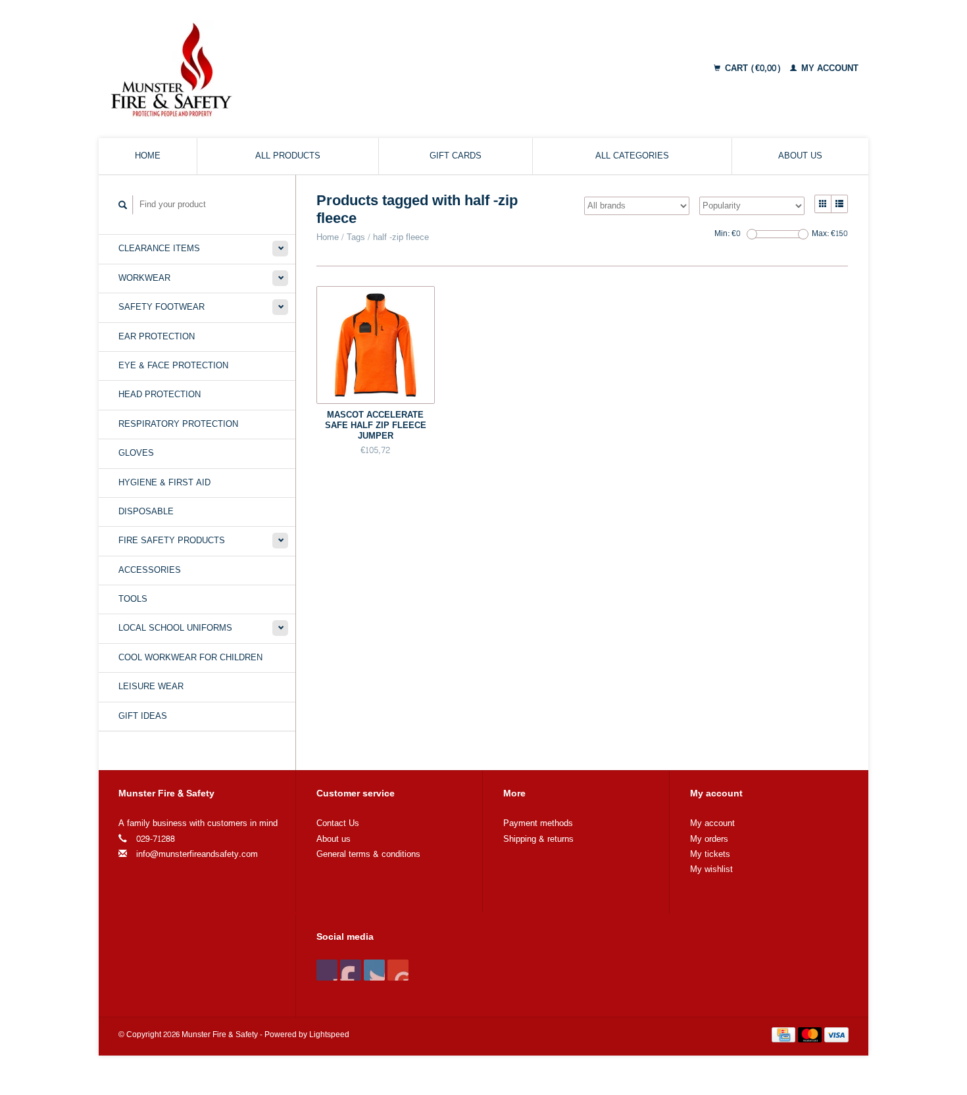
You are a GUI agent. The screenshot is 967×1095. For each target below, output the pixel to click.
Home (148, 156)
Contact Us (337, 823)
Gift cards (456, 156)
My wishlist (711, 869)
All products (287, 156)
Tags (356, 237)
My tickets (710, 854)
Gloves (136, 453)
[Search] (123, 204)
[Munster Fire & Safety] (282, 69)
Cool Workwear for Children (190, 658)
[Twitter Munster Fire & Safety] (350, 970)
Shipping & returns (538, 839)
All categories (632, 156)
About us (800, 156)
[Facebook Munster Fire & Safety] (326, 970)
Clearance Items (159, 248)
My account (828, 68)
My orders (709, 839)
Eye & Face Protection (173, 366)
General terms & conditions (368, 854)
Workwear (144, 278)
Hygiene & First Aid (164, 483)
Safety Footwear (161, 307)
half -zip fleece (401, 237)
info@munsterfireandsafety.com (197, 854)
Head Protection (159, 394)
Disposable (146, 512)
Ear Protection (156, 337)
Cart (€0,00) (752, 68)
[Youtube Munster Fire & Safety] (398, 970)
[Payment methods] (785, 1037)
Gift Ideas (142, 716)
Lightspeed (329, 1035)
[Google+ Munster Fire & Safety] (374, 970)
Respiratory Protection (178, 424)
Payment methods (538, 823)
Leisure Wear (151, 686)
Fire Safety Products (171, 540)
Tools (132, 599)
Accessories (149, 570)
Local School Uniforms (175, 628)
